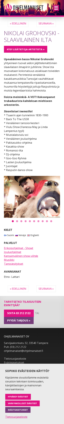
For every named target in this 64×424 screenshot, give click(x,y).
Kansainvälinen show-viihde (21, 256)
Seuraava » (46, 23)
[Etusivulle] (23, 8)
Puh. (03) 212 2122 (15, 347)
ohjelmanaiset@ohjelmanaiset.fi (23, 351)
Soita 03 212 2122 (19, 313)
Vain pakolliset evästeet (22, 403)
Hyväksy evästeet (18, 396)
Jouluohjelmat (12, 252)
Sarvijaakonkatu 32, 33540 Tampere (26, 343)
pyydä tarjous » (18, 320)
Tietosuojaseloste (15, 358)
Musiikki (9, 260)
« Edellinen (18, 23)
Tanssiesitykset (13, 264)
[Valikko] (56, 8)
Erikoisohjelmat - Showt (18, 248)
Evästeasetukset (14, 362)
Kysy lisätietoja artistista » (25, 49)
